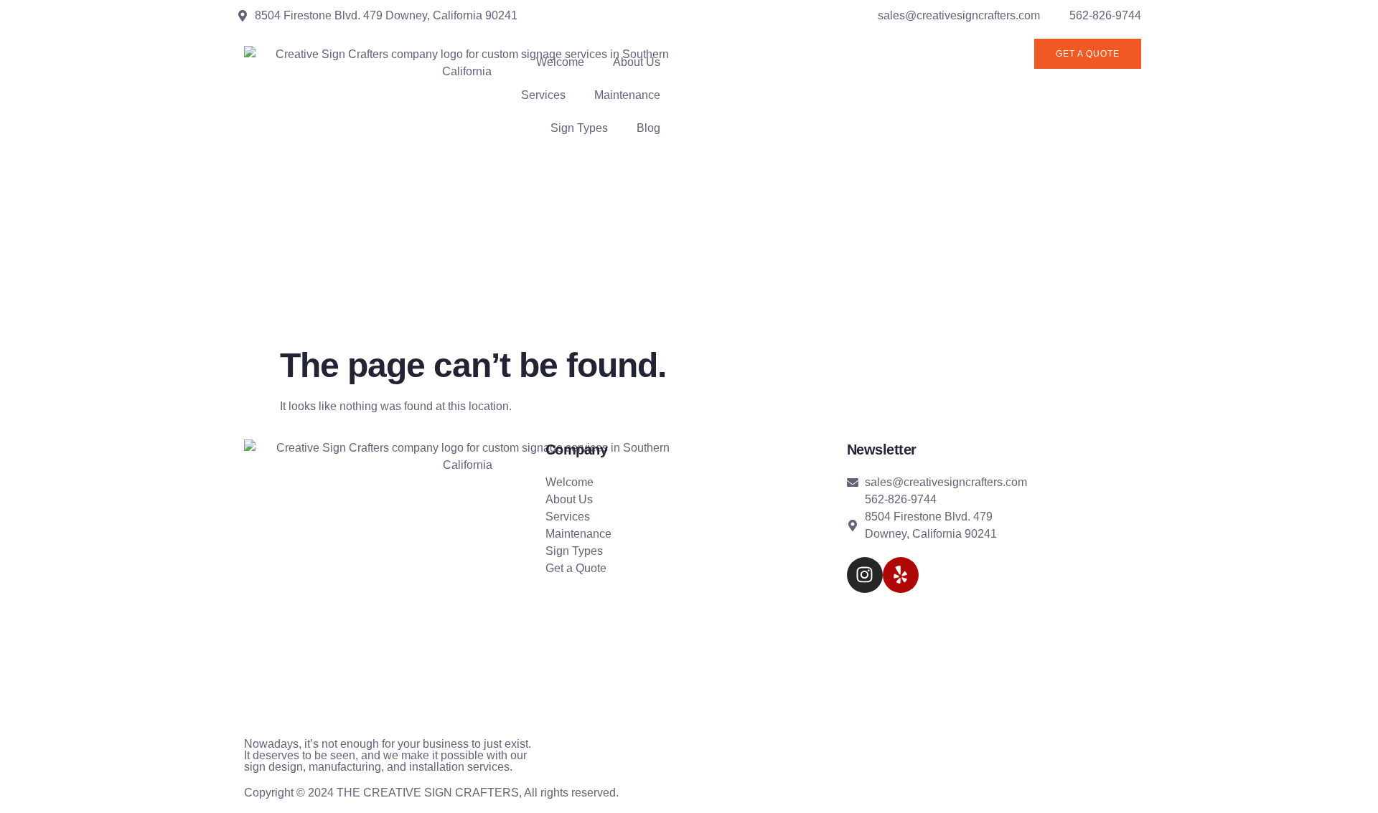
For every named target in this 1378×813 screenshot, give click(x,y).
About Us (636, 62)
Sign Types (579, 128)
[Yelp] (901, 575)
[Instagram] (865, 575)
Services (543, 95)
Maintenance (627, 95)
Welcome (560, 62)
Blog (648, 128)
